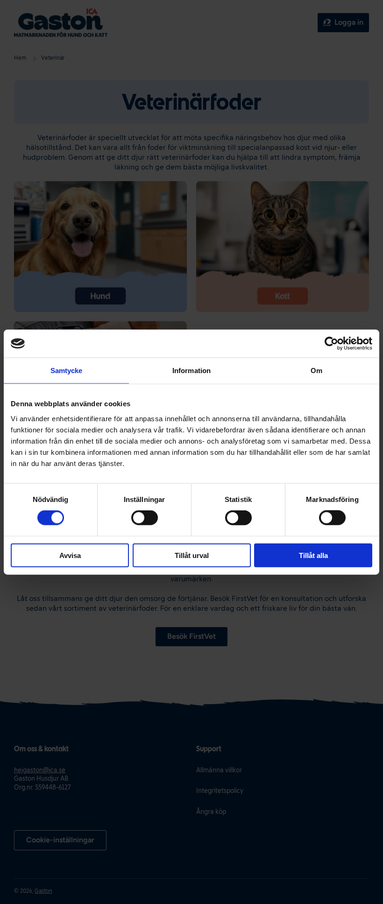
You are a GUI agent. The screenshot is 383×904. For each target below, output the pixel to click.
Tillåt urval (192, 555)
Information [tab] (191, 370)
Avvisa (70, 555)
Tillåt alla (313, 555)
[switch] (144, 517)
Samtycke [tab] (66, 370)
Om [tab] (316, 370)
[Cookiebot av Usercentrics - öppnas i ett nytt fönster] (331, 344)
